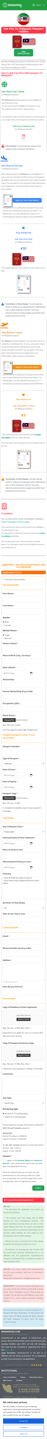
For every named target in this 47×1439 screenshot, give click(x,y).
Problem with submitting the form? (20, 1200)
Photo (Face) (9, 715)
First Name (8, 593)
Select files (23, 1019)
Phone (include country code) (17, 948)
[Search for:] (43, 5)
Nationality (9, 679)
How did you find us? (13, 986)
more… (8, 1350)
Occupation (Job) (11, 703)
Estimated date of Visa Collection (19, 837)
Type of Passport (11, 758)
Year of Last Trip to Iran (14, 913)
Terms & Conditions (9, 1377)
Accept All (23, 1421)
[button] (23, 1200)
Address (7, 960)
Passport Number (12, 746)
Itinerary (7, 873)
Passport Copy (10, 793)
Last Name (8, 605)
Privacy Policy (23, 1160)
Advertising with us (36, 1377)
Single (7, 635)
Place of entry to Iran (13, 849)
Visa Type (7, 1098)
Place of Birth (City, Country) (17, 655)
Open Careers (7, 1380)
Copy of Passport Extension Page (18, 1043)
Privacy (22, 1377)
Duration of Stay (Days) (14, 902)
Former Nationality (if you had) (18, 691)
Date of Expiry (10, 781)
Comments (8, 1074)
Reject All (23, 1434)
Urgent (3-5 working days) (15, 1117)
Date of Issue (9, 769)
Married (8, 638)
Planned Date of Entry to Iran (17, 861)
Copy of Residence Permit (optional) (20, 1007)
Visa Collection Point (13, 826)
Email (6, 936)
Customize (23, 1427)
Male (7, 622)
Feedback (19, 1380)
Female (8, 625)
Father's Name (10, 643)
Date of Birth (9, 667)
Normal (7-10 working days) (16, 1113)
